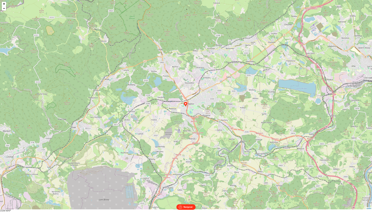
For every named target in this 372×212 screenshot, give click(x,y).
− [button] (4, 8)
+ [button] (4, 4)
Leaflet (368, 208)
